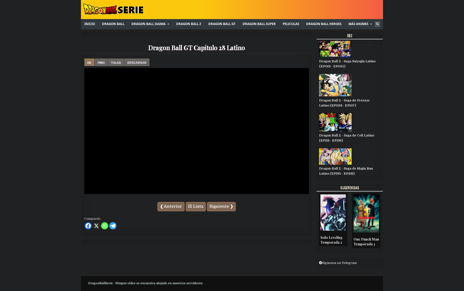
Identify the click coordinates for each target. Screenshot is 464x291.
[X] (96, 225)
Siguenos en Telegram (339, 263)
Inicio (89, 24)
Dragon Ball (113, 24)
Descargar (136, 62)
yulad (116, 62)
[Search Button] (377, 24)
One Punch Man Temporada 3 (366, 241)
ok (89, 62)
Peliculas (291, 24)
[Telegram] (112, 225)
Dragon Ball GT (222, 24)
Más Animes (358, 24)
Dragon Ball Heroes (323, 24)
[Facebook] (88, 225)
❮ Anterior (171, 206)
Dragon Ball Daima (148, 24)
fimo (101, 62)
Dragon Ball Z (188, 24)
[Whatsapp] (104, 225)
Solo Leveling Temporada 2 (331, 240)
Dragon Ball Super (259, 24)
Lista (197, 206)
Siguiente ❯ (221, 206)
